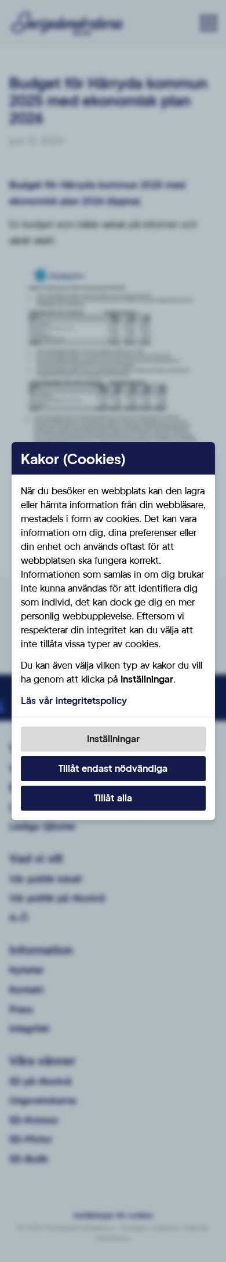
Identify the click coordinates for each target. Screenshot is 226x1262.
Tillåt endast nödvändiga (113, 768)
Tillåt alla (113, 798)
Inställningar (113, 738)
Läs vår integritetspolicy (74, 700)
